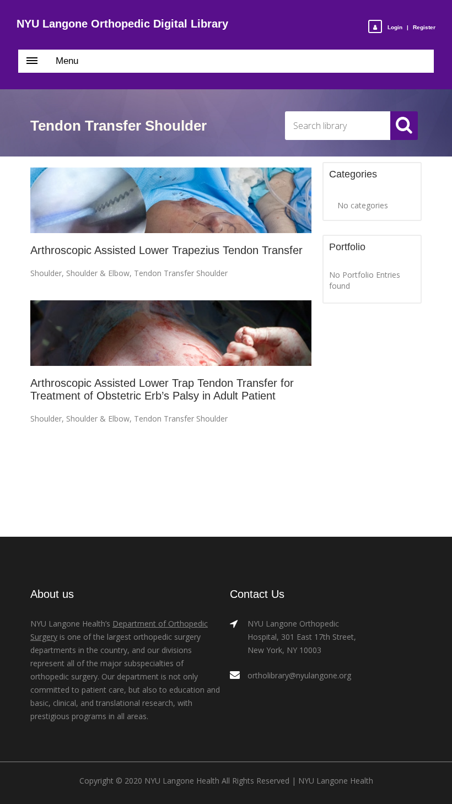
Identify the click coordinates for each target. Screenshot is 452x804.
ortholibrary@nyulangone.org (299, 675)
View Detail (171, 201)
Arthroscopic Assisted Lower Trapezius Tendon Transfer (166, 250)
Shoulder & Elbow (98, 273)
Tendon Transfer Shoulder (181, 273)
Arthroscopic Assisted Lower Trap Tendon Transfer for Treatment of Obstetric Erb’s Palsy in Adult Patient (162, 389)
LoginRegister (411, 27)
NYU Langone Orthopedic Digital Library (122, 24)
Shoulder (46, 273)
